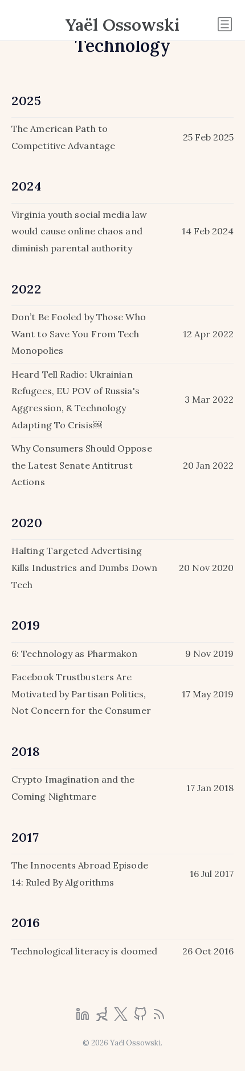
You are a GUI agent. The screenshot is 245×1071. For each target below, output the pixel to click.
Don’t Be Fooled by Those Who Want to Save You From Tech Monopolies (78, 333)
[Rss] (159, 1017)
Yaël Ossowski (122, 24)
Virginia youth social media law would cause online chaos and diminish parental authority (79, 231)
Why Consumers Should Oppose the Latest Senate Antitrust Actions (81, 465)
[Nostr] (103, 1017)
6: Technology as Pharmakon (74, 653)
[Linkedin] (84, 1017)
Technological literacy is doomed (84, 951)
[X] (122, 1017)
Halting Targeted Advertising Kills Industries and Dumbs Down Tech (84, 567)
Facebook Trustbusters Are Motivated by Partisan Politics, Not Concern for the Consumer (81, 693)
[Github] (141, 1017)
